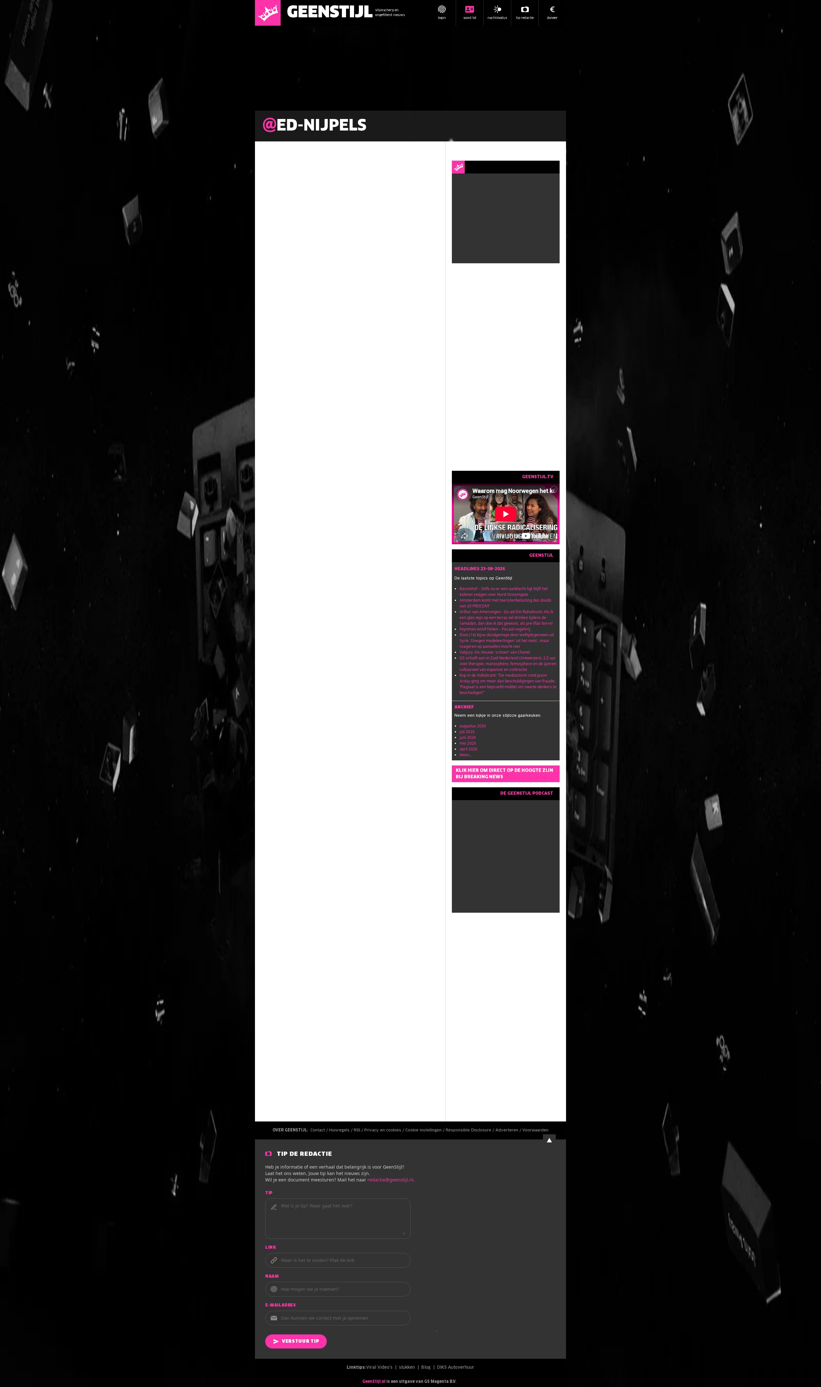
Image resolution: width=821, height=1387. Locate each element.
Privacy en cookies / (384, 1130)
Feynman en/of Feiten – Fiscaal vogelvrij (495, 629)
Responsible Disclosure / (470, 1130)
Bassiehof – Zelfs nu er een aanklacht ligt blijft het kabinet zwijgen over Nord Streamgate (504, 591)
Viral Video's (379, 1368)
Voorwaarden (535, 1130)
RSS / (359, 1130)
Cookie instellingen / (425, 1130)
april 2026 (469, 749)
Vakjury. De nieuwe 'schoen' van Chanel (495, 652)
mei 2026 (468, 743)
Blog (426, 1368)
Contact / (319, 1130)
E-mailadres (280, 1305)
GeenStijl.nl (373, 1382)
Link (270, 1248)
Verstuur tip (300, 1341)
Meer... (465, 754)
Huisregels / (341, 1130)
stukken (407, 1368)
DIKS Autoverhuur (455, 1368)
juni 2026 (468, 737)
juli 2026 (467, 731)
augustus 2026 (473, 726)
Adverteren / (508, 1130)
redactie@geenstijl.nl (390, 1180)
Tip (269, 1193)
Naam (272, 1277)
